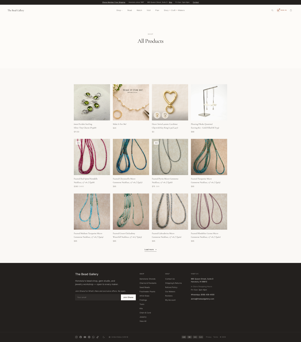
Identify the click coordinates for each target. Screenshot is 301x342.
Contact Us (170, 279)
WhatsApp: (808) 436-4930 (202, 294)
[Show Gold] (157, 115)
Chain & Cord (145, 313)
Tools (142, 304)
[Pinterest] (89, 337)
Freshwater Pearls (147, 291)
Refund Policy (171, 287)
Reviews (168, 296)
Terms (215, 337)
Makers (181, 10)
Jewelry (143, 317)
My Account (170, 300)
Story (166, 10)
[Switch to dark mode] (104, 337)
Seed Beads (145, 287)
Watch (139, 10)
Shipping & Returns (173, 283)
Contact (196, 2)
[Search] (272, 10)
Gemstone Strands (148, 279)
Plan (157, 10)
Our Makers (170, 291)
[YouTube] (85, 337)
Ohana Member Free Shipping (113, 2)
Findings (143, 300)
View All (143, 321)
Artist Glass (144, 296)
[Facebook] (80, 337)
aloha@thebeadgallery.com (202, 299)
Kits (141, 308)
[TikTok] (97, 337)
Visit (149, 10)
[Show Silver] (165, 115)
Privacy (208, 337)
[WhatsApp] (93, 337)
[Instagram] (76, 337)
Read (129, 10)
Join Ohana (128, 297)
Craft (173, 10)
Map (170, 2)
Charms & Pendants (148, 283)
